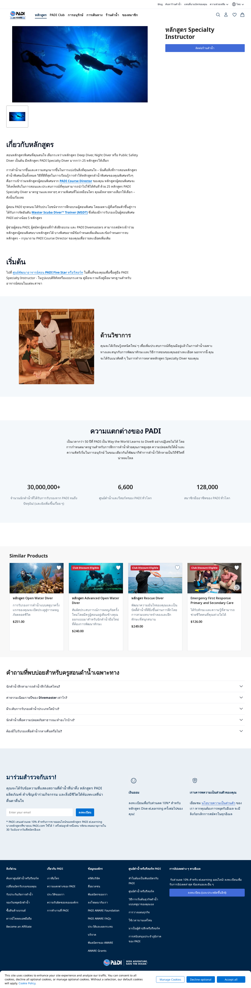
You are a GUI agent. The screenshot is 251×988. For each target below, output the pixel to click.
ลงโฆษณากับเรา (98, 902)
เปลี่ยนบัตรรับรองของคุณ (21, 886)
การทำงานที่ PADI (58, 910)
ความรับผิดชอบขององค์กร (62, 902)
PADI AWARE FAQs (99, 918)
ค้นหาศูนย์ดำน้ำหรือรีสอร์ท (22, 878)
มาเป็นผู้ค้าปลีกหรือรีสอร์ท (144, 928)
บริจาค (92, 934)
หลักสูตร (41, 15)
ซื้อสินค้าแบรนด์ (16, 910)
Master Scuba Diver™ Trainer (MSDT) (60, 212)
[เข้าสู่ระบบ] (226, 15)
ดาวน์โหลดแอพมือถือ (19, 918)
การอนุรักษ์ (75, 15)
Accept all (231, 979)
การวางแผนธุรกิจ (139, 912)
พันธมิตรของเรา (97, 894)
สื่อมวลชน (94, 886)
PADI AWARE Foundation (103, 910)
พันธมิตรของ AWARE (100, 942)
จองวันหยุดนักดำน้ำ (18, 902)
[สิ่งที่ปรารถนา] (234, 15)
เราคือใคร (53, 878)
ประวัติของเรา (55, 894)
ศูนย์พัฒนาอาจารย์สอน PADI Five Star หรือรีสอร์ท (48, 272)
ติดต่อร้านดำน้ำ (205, 48)
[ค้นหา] (218, 15)
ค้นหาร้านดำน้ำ (173, 4)
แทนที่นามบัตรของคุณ (195, 4)
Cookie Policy (27, 983)
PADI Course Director (76, 181)
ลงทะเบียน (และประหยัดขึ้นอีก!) (207, 892)
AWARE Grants (97, 950)
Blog (160, 4)
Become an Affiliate (19, 926)
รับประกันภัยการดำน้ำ (19, 894)
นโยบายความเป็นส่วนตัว (218, 803)
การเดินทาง (94, 15)
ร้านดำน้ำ (112, 15)
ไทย (236, 4)
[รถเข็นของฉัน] (242, 15)
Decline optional (200, 979)
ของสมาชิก (130, 15)
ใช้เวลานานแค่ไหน (140, 920)
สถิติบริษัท (94, 878)
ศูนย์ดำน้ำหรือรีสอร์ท (141, 891)
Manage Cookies (170, 979)
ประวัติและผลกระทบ (100, 926)
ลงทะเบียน (85, 812)
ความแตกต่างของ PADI (61, 886)
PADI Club (57, 15)
